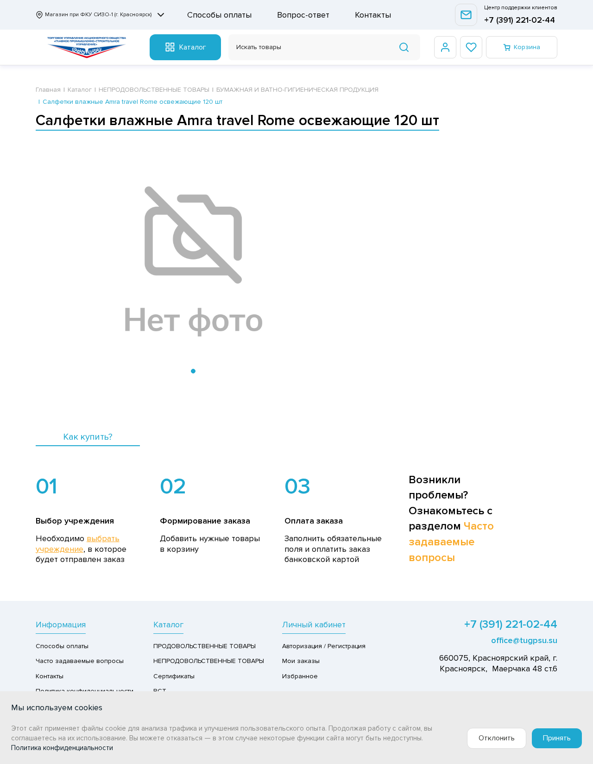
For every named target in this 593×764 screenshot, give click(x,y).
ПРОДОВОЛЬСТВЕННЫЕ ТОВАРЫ (204, 646)
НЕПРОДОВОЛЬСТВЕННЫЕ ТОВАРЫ (208, 661)
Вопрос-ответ (303, 15)
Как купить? (88, 436)
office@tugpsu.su (524, 640)
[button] (193, 371)
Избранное (300, 676)
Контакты (373, 15)
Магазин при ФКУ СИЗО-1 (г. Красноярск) (98, 14)
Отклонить (497, 738)
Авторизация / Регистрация (324, 646)
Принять (557, 738)
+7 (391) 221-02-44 (519, 20)
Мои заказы (301, 661)
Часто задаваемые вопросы (451, 541)
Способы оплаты (219, 15)
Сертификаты (174, 676)
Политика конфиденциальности (62, 748)
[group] (193, 262)
